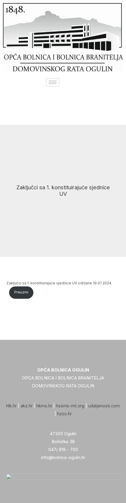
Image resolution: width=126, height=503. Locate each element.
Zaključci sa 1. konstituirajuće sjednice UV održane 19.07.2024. (59, 283)
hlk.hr (11, 406)
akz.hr (27, 406)
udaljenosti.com (104, 406)
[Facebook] (63, 109)
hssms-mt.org (70, 406)
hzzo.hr (64, 413)
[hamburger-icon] (52, 82)
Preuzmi (21, 292)
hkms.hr (44, 406)
